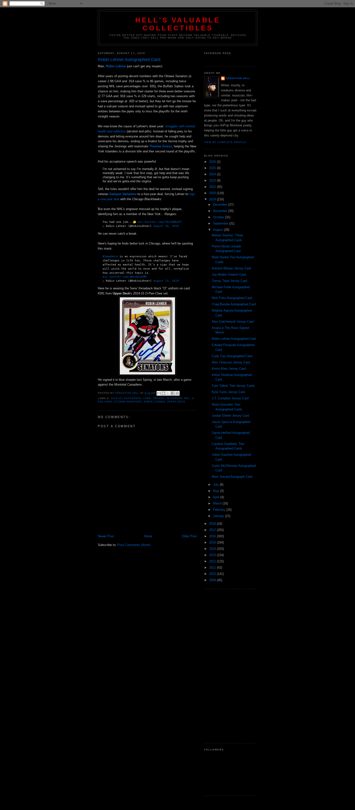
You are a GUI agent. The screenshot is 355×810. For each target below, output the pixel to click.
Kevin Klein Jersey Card (229, 368)
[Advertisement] (230, 666)
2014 (213, 549)
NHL (187, 398)
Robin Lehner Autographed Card (234, 338)
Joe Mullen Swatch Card (229, 274)
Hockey (159, 398)
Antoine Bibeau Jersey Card (231, 268)
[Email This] (158, 393)
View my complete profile (225, 142)
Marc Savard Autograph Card (232, 476)
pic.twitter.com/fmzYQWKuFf (160, 221)
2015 (213, 542)
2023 (213, 180)
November (220, 211)
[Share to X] (168, 393)
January (219, 516)
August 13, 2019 (166, 280)
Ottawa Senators (128, 401)
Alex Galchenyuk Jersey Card (233, 321)
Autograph (132, 398)
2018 (213, 523)
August (218, 229)
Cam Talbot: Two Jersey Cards (233, 386)
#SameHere (110, 256)
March (218, 503)
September (221, 223)
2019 (213, 199)
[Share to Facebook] (172, 393)
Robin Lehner (154, 401)
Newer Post (106, 536)
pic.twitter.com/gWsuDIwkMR (125, 276)
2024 (213, 174)
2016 (213, 536)
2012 (213, 561)
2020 (213, 193)
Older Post (189, 536)
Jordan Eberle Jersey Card (230, 415)
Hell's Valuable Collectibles (177, 24)
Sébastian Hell (238, 78)
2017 (213, 530)
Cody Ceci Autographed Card (232, 356)
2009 (213, 580)
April (216, 497)
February (219, 509)
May (216, 491)
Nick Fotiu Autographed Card (232, 298)
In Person (174, 398)
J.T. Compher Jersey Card (230, 398)
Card (147, 398)
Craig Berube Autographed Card (234, 304)
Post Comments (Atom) (133, 545)
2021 (213, 187)
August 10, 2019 (166, 226)
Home (148, 536)
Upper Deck (176, 401)
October (219, 217)
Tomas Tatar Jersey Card (229, 281)
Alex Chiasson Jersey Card (231, 362)
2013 (213, 555)
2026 (213, 161)
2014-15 (116, 398)
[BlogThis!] (163, 393)
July (216, 484)
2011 (213, 567)
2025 (213, 168)
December (220, 204)
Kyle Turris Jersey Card (228, 392)
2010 (213, 574)
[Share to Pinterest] (177, 393)
